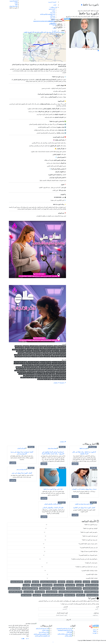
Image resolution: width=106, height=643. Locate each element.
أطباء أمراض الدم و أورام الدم (74, 588)
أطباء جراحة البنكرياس (14, 588)
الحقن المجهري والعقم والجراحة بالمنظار (52, 595)
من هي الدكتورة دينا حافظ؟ (90, 524)
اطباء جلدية (26, 585)
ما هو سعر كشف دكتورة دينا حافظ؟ (88, 532)
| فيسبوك (62, 382)
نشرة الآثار (52, 16)
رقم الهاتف (96, 613)
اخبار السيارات (51, 21)
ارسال (68, 619)
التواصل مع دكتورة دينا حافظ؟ (90, 528)
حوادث (53, 10)
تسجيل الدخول (52, 34)
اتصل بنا (54, 31)
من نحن (54, 25)
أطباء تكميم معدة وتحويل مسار (29, 588)
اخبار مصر (52, 23)
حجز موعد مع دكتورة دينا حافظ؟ (89, 540)
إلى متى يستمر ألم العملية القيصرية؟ (88, 547)
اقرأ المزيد (75, 463)
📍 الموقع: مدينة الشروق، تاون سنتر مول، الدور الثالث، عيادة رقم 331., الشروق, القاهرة (45, 32)
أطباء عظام (70, 582)
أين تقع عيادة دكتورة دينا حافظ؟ (89, 536)
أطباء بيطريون (36, 595)
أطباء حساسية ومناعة (92, 595)
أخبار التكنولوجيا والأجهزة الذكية (47, 14)
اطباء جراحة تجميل (58, 585)
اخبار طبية (52, 17)
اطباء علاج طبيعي (36, 585)
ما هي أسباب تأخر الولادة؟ (91, 563)
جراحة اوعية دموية (26, 595)
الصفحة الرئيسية (52, 2)
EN (56, 36)
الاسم (97, 607)
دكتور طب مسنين (28, 592)
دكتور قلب (27, 582)
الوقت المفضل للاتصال (62, 613)
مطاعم (67, 635)
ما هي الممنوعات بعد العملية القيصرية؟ (88, 555)
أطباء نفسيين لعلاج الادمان (91, 592)
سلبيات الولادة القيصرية (91, 574)
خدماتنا (54, 28)
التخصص (66, 607)
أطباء (68, 632)
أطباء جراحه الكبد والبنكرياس (91, 588)
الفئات (54, 5)
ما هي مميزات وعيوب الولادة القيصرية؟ (88, 543)
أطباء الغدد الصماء (47, 585)
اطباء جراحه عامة (39, 592)
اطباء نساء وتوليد (70, 585)
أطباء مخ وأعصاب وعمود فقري (48, 582)
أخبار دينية (52, 12)
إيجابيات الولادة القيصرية (91, 578)
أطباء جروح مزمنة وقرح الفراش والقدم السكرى (70, 592)
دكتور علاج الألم (80, 595)
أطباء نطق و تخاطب (45, 588)
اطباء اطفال (61, 582)
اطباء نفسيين (80, 585)
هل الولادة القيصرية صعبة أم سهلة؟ (89, 551)
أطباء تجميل (86, 582)
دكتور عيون (78, 582)
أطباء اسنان (95, 582)
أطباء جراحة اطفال (69, 595)
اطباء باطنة (35, 582)
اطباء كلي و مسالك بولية (92, 585)
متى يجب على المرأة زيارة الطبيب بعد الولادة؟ (86, 566)
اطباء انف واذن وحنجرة (16, 582)
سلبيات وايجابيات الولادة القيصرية (89, 570)
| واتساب (56, 382)
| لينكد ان (62, 441)
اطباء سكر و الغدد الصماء (15, 592)
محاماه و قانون (61, 634)
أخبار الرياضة (52, 9)
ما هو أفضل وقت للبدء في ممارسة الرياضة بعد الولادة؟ (84, 559)
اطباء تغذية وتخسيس (52, 592)
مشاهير (53, 19)
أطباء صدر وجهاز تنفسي (58, 588)
